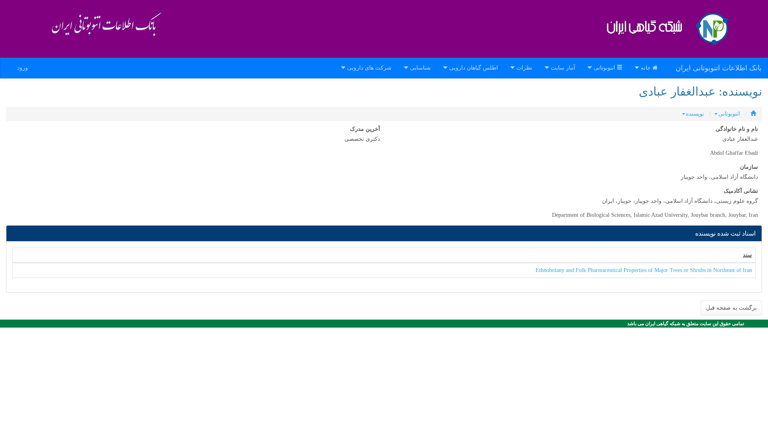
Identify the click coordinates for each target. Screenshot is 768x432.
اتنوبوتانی (729, 114)
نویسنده (695, 114)
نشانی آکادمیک (741, 191)
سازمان (749, 167)
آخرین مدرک (365, 129)
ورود (22, 68)
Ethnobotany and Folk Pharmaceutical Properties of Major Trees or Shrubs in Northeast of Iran (644, 270)
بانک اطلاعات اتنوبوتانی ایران (719, 68)
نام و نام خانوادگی (737, 129)
